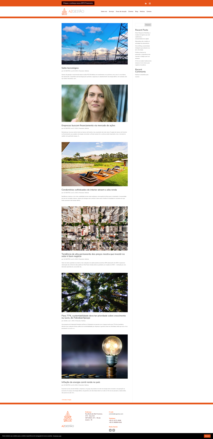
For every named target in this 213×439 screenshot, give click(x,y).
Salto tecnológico (70, 68)
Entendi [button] (207, 436)
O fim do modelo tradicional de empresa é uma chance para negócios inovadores (143, 63)
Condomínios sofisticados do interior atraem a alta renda (89, 189)
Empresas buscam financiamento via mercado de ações (88, 125)
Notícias (142, 11)
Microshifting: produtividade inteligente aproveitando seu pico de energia (142, 48)
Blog (136, 11)
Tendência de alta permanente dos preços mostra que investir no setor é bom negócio (93, 255)
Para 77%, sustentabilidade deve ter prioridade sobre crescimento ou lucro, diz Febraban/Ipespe (94, 316)
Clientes (130, 11)
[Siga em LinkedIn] (145, 3)
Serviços (111, 11)
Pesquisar (148, 25)
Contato (149, 11)
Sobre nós (104, 11)
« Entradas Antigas (66, 400)
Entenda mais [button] (57, 436)
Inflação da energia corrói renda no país (81, 382)
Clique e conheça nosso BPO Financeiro (78, 3)
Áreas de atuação (121, 11)
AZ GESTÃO (67, 71)
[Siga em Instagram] (149, 3)
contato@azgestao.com (116, 414)
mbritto (65, 321)
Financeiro (81, 71)
